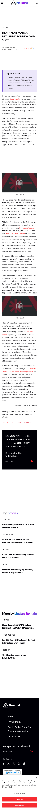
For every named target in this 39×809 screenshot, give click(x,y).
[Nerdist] (19, 3)
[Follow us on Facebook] (3, 764)
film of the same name (15, 234)
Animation (7, 534)
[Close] (36, 777)
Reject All (19, 799)
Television (7, 519)
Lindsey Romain (9, 47)
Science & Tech (9, 635)
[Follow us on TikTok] (24, 764)
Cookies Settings (19, 793)
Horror (6, 650)
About (10, 716)
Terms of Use (13, 736)
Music (5, 564)
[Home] (11, 707)
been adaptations (26, 228)
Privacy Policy (14, 721)
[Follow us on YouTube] (19, 764)
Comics (6, 27)
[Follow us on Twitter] (8, 764)
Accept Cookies (19, 805)
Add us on (27, 48)
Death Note (17, 423)
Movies (5, 549)
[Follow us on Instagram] (13, 764)
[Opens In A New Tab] (12, 772)
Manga (27, 423)
